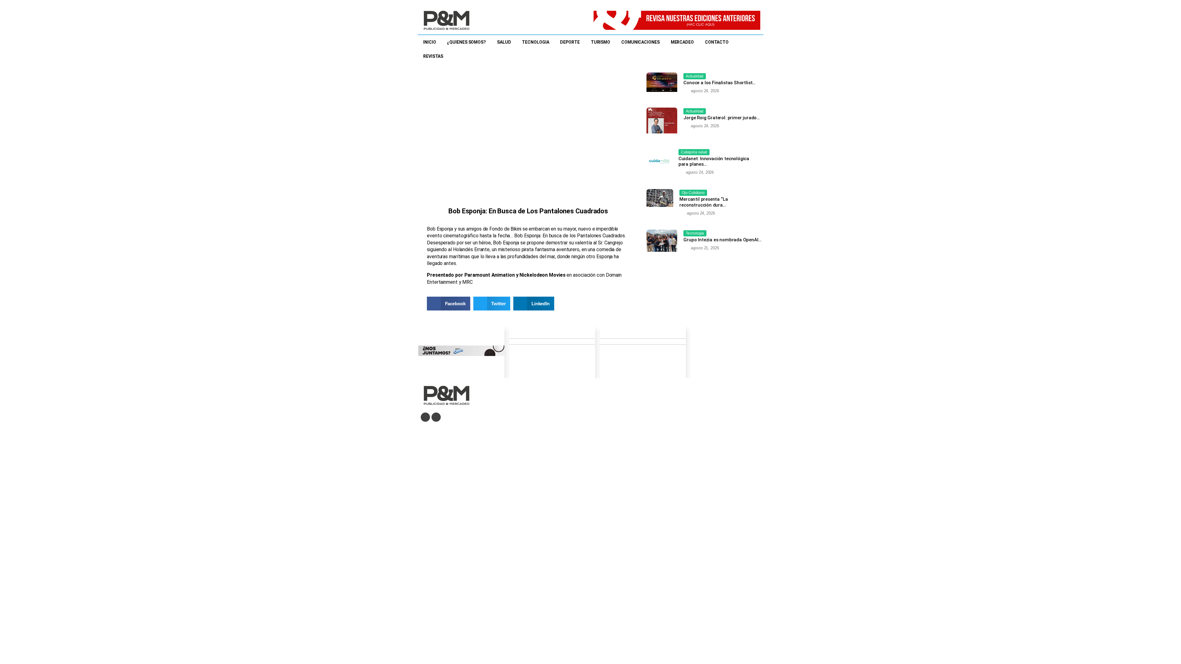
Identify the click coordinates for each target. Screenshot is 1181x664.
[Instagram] (436, 417)
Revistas (433, 56)
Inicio (429, 42)
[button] (448, 303)
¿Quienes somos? (466, 42)
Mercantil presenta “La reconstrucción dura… (703, 202)
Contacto (717, 42)
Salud (504, 42)
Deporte (569, 42)
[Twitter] (425, 417)
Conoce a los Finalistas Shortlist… (719, 82)
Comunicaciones (640, 42)
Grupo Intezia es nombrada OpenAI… (722, 240)
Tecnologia (535, 42)
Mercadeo (682, 42)
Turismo (600, 42)
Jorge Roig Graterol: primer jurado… (721, 118)
